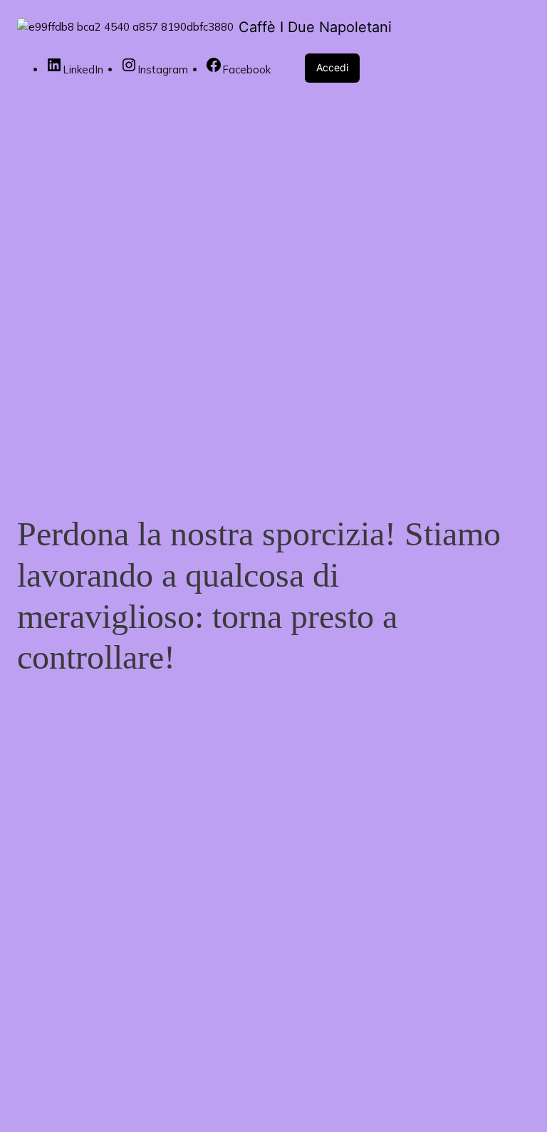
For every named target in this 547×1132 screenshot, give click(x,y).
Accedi (332, 67)
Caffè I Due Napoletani (315, 27)
